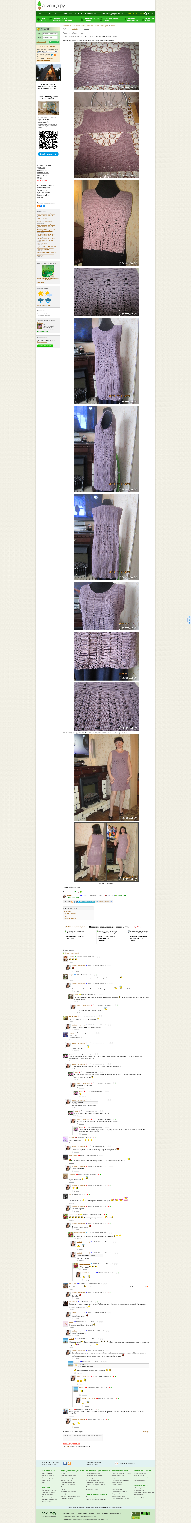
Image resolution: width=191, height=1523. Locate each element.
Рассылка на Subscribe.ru (127, 1463)
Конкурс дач (42, 180)
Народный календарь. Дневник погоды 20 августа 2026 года (46, 234)
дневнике (86, 29)
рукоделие (90, 25)
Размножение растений (68, 1484)
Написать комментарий (72, 953)
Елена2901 (72, 1174)
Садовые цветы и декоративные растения (62, 19)
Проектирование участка (119, 1491)
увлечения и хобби (79, 25)
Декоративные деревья (93, 1473)
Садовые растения (66, 1480)
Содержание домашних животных (144, 1492)
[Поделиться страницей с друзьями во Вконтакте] (74, 902)
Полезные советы (47, 1501)
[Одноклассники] (38, 206)
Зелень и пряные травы (68, 1478)
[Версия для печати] (111, 902)
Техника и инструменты (132, 19)
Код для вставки (103, 901)
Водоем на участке (118, 1478)
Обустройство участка (120, 1471)
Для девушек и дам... (74, 887)
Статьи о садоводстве (48, 1478)
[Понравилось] (99, 957)
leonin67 (71, 1339)
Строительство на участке (110, 19)
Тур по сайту (42, 190)
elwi (70, 1194)
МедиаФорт (53, 1516)
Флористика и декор (92, 1489)
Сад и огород (43, 19)
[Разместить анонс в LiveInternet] (84, 902)
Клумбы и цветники (118, 1475)
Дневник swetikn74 (70, 908)
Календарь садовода (48, 1492)
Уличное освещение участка (120, 1487)
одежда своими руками (102, 25)
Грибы (63, 1489)
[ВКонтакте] (41, 206)
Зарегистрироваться (71, 1444)
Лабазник (40, 323)
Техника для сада (91, 1497)
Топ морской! (68, 911)
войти (67, 1446)
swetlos (71, 1409)
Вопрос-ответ (91, 14)
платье (113, 25)
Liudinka (71, 957)
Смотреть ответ (42, 342)
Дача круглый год (139, 1490)
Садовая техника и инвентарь (96, 1494)
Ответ (74, 1102)
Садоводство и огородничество (72, 1471)
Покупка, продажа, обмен (49, 1499)
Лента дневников (47, 1473)
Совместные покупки (135, 14)
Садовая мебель (117, 1494)
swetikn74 (74, 29)
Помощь (40, 198)
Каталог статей (43, 173)
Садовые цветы (90, 1478)
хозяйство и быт (67, 25)
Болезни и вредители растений (70, 1496)
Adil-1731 (71, 1137)
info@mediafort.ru (105, 1519)
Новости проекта (43, 188)
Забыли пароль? (41, 42)
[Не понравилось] (97, 957)
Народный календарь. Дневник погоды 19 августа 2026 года (46, 239)
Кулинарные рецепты (140, 1497)
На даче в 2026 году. (43, 243)
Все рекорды (40, 282)
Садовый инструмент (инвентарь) (96, 1499)
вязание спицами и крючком (77, 36)
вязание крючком (91, 36)
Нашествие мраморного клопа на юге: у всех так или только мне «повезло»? (46, 254)
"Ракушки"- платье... (70, 913)
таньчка (71, 1322)
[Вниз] (189, 623)
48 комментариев (121, 895)
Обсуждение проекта (45, 185)
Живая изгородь (117, 1482)
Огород (63, 1473)
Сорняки (63, 1487)
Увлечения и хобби (139, 1494)
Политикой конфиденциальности (45, 59)
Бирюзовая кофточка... (71, 918)
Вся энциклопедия (42, 331)
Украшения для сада (118, 1496)
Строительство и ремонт (142, 1471)
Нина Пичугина (81, 1516)
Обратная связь (69, 1513)
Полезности (46, 1487)
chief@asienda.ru (91, 1516)
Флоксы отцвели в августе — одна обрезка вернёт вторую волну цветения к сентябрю (46, 248)
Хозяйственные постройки (141, 1478)
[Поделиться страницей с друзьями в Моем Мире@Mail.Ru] (77, 902)
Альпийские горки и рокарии (120, 1480)
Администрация (43, 193)
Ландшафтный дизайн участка (121, 1473)
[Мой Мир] (44, 206)
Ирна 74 (71, 1033)
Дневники (53, 14)
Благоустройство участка (91, 19)
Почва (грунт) (65, 1494)
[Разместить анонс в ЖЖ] (92, 902)
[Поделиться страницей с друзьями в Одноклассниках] (72, 902)
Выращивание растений (68, 1482)
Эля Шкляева (73, 1016)
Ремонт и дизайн (139, 1475)
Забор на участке (117, 1484)
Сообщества (66, 14)
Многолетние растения (93, 1480)
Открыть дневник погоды (44, 305)
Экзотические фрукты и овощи (95, 1484)
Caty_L (71, 975)
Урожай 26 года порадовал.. (45, 221)
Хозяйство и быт (149, 19)
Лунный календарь (47, 1494)
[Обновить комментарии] (189, 620)
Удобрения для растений (68, 1491)
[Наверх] (189, 617)
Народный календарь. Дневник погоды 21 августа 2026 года (46, 230)
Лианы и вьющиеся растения (95, 1482)
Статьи (78, 14)
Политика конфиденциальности (112, 1513)
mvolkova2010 (73, 1155)
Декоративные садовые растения (98, 1471)
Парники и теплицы (67, 1498)
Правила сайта (43, 195)
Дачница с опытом (74, 1214)
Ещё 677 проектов (140, 927)
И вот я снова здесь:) (43, 218)
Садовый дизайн (117, 1489)
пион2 (71, 1054)
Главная (41, 14)
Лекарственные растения (49, 1497)
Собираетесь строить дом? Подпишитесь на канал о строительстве (47, 86)
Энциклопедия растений (112, 14)
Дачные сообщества (48, 1475)
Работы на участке (139, 1488)
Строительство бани (140, 1480)
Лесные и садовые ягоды (68, 1475)
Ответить (71, 962)
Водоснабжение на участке (120, 1498)
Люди (39, 178)
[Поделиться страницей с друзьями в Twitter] (79, 902)
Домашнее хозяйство (141, 1485)
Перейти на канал (46, 154)
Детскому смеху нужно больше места (48, 98)
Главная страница (44, 165)
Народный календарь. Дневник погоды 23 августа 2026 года (46, 214)
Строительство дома (140, 1473)
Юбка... (66, 916)
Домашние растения (92, 1487)
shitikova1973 (73, 1301)
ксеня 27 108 (72, 1283)
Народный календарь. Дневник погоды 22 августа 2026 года (46, 225)
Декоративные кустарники (94, 1475)
